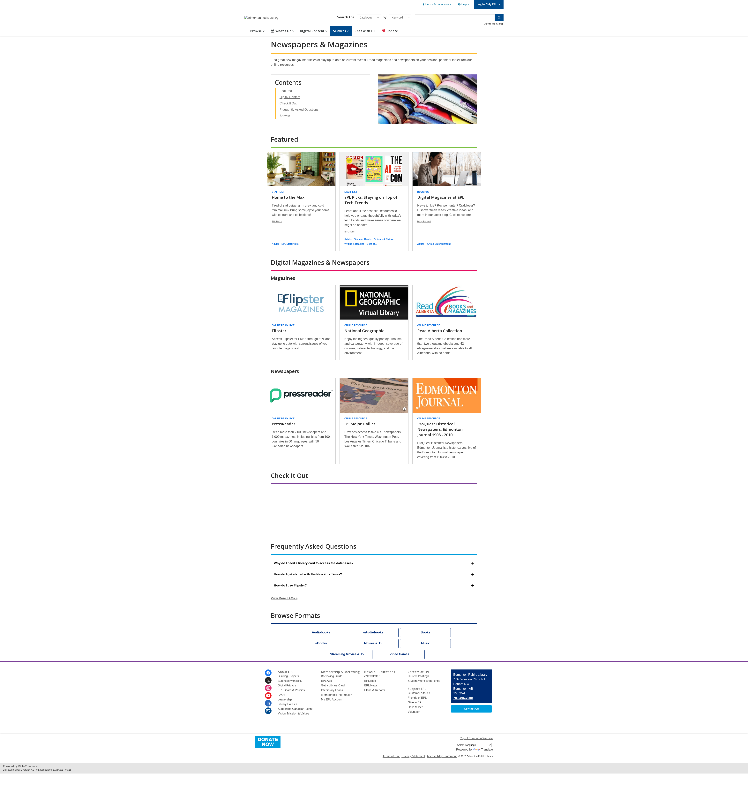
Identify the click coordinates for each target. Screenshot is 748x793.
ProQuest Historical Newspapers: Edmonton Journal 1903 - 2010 (440, 429)
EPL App (326, 680)
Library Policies (287, 704)
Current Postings (418, 676)
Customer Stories (419, 693)
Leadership (285, 699)
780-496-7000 (463, 698)
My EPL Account (331, 699)
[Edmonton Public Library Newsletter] (268, 710)
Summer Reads (362, 239)
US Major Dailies (360, 424)
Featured (286, 91)
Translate (487, 749)
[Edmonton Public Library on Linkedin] (268, 703)
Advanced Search (494, 24)
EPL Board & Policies (291, 690)
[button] (437, 4)
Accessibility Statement (442, 756)
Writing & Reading (354, 244)
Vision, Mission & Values (293, 713)
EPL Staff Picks (290, 244)
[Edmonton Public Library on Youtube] (268, 695)
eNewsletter (371, 676)
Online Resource (283, 325)
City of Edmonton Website (476, 738)
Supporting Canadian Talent (295, 708)
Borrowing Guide (331, 676)
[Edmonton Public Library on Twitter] (268, 680)
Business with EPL (290, 680)
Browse (285, 115)
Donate (392, 31)
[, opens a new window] (267, 746)
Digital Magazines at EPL (440, 197)
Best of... (372, 244)
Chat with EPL (365, 31)
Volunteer (414, 711)
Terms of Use (391, 756)
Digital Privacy (287, 685)
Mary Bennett (424, 221)
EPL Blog (370, 680)
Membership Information (336, 694)
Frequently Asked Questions (299, 109)
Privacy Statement (413, 756)
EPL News (371, 685)
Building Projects (288, 676)
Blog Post (424, 192)
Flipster (279, 330)
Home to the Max (288, 197)
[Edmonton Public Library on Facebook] (268, 672)
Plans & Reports (374, 690)
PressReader (283, 424)
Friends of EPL (417, 697)
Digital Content (290, 97)
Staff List (278, 192)
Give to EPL (415, 702)
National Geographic (364, 330)
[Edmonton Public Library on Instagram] (268, 688)
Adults (275, 244)
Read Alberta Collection (439, 330)
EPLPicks (277, 221)
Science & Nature (383, 239)
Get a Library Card (333, 685)
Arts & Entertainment (439, 244)
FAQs (281, 694)
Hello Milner (415, 707)
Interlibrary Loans (332, 690)
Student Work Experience (424, 680)
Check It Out (288, 103)
